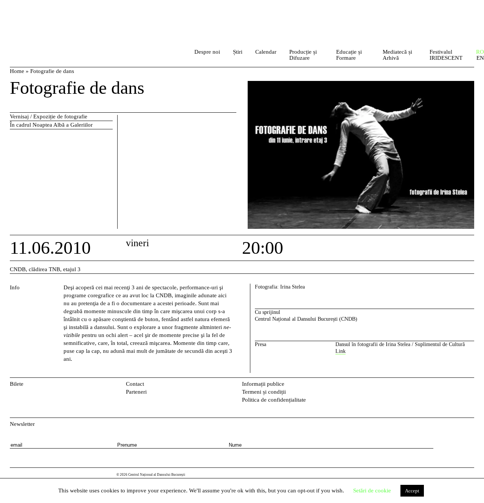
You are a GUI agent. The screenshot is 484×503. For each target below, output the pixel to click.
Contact (135, 384)
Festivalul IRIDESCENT (446, 55)
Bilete (16, 384)
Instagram (470, 385)
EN (480, 58)
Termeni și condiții (264, 392)
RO (480, 52)
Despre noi (207, 52)
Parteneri (136, 392)
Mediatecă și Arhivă (397, 55)
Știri (237, 52)
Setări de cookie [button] (372, 490)
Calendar (265, 52)
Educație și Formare (349, 55)
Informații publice (263, 384)
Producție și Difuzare (303, 55)
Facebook (458, 385)
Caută (178, 53)
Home (17, 71)
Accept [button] (412, 491)
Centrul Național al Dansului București (43, 15)
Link (340, 351)
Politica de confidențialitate (274, 400)
